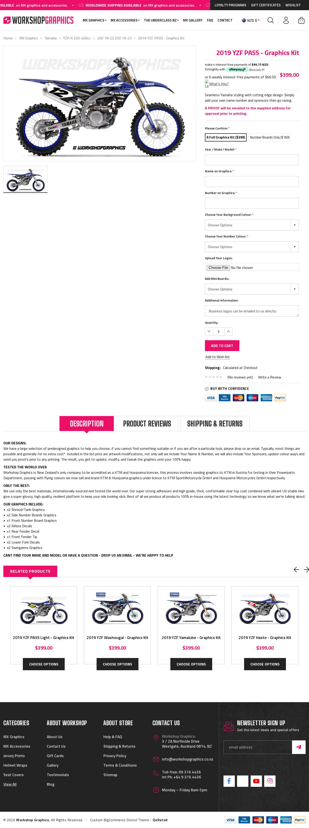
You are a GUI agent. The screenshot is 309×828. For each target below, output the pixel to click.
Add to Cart (222, 345)
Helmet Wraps (15, 765)
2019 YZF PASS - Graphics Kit (161, 38)
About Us (54, 737)
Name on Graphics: (219, 171)
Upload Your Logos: (218, 258)
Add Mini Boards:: (217, 278)
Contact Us (56, 746)
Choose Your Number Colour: (226, 236)
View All (10, 784)
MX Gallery (192, 20)
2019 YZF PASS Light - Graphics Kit (43, 637)
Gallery (52, 765)
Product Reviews (147, 423)
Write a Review (269, 377)
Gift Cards (55, 756)
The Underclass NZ (160, 20)
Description (87, 423)
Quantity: (211, 322)
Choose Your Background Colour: (229, 214)
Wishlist (293, 5)
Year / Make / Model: (221, 149)
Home (8, 38)
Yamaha (51, 38)
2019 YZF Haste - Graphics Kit (265, 637)
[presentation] (296, 569)
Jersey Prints (14, 756)
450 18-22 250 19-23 (114, 38)
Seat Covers (13, 775)
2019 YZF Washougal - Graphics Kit (117, 637)
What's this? (219, 83)
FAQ (210, 20)
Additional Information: (221, 300)
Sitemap (110, 775)
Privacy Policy (114, 756)
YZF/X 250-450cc (77, 38)
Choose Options (43, 664)
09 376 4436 (190, 772)
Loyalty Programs (230, 5)
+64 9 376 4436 (187, 777)
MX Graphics (93, 20)
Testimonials (58, 775)
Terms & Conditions (120, 765)
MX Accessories (124, 20)
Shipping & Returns (214, 423)
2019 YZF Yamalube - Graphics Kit (191, 637)
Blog (50, 784)
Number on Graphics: (221, 192)
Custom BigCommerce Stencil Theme (119, 820)
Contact (225, 20)
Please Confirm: (217, 128)
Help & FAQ (112, 737)
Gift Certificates (266, 5)
